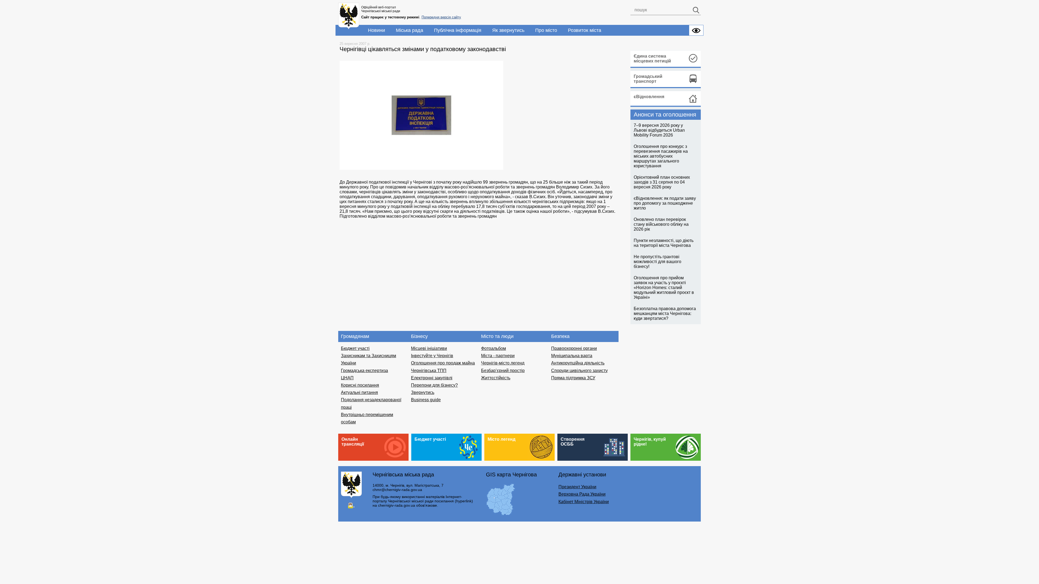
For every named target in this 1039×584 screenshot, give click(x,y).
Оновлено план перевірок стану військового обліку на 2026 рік (661, 224)
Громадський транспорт (648, 79)
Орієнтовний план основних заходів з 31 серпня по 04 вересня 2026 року (662, 182)
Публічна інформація (457, 30)
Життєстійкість (495, 378)
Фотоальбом (493, 348)
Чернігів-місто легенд (502, 363)
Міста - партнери (498, 355)
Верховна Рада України (582, 494)
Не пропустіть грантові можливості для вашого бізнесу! (657, 261)
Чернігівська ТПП (428, 370)
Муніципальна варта (571, 355)
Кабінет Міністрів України (583, 501)
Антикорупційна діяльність (577, 363)
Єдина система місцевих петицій (652, 58)
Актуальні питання (359, 392)
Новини (376, 30)
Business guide (426, 399)
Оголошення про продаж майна (443, 363)
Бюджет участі (355, 348)
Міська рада (409, 30)
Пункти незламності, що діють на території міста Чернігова (663, 243)
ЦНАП (347, 378)
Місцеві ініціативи (429, 348)
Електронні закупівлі (431, 378)
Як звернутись (508, 30)
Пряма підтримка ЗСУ (573, 378)
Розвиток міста (584, 30)
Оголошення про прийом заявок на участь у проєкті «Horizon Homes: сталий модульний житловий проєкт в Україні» (664, 288)
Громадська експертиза (364, 370)
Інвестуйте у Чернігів (432, 355)
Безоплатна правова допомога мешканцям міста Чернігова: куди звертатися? (665, 313)
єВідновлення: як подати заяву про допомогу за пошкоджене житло (665, 203)
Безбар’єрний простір (503, 370)
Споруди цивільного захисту (579, 370)
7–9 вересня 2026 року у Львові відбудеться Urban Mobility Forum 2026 (659, 130)
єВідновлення (649, 96)
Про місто (546, 30)
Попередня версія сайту (441, 17)
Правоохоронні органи (574, 348)
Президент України (577, 487)
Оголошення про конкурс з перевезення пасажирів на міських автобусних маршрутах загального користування (661, 156)
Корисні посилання (360, 385)
